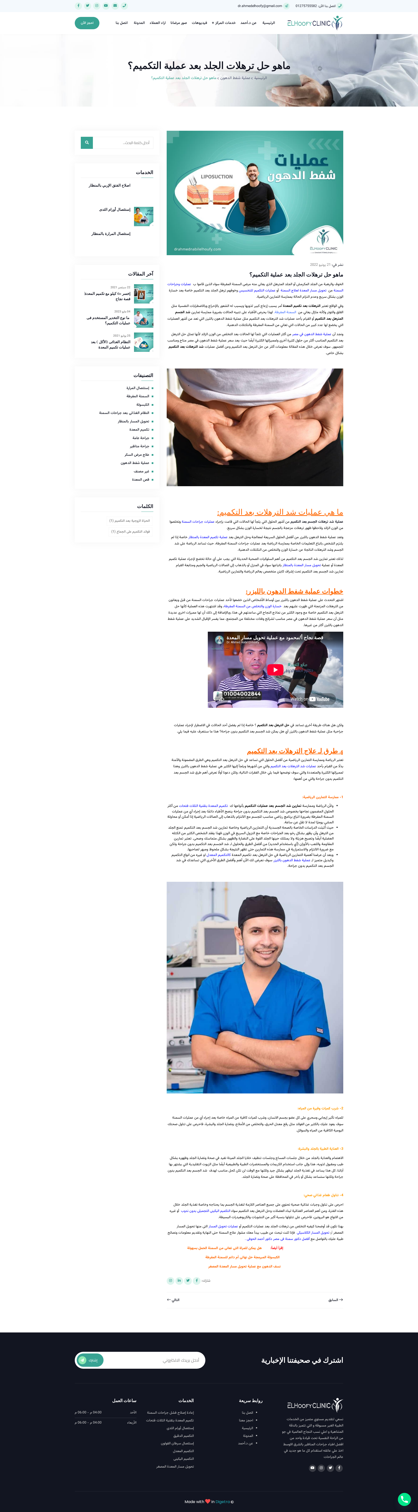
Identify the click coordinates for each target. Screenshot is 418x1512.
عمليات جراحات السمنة (199, 522)
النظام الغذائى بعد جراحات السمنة (124, 413)
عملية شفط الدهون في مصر (311, 334)
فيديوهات (199, 23)
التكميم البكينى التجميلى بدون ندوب (205, 1211)
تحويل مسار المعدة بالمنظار (302, 565)
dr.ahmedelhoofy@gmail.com (260, 6)
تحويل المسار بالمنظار (133, 421)
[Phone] (404, 1499)
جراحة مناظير (139, 446)
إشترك (93, 1360)
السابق (333, 1300)
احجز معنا (246, 1420)
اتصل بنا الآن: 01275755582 (316, 6)
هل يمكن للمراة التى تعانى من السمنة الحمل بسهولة (224, 1248)
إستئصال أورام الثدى (114, 209)
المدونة (139, 23)
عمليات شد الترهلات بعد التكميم (293, 766)
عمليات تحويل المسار (223, 1226)
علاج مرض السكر (137, 455)
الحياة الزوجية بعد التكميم (129, 521)
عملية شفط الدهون (235, 78)
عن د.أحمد (248, 23)
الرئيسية (268, 23)
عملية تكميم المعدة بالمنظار (208, 537)
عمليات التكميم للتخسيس (257, 290)
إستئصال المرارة (138, 388)
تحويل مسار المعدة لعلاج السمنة (304, 290)
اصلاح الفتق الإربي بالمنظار (109, 185)
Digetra (223, 1502)
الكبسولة (142, 405)
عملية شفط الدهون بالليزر (291, 860)
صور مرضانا (179, 23)
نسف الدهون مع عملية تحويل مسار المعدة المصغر (244, 1266)
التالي (175, 1300)
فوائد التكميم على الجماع (130, 532)
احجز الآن (87, 23)
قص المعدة (140, 480)
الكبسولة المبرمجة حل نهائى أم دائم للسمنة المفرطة (243, 1257)
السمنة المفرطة (286, 312)
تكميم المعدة (139, 430)
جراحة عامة (141, 438)
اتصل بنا (122, 23)
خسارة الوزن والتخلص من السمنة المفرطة (253, 606)
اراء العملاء (158, 23)
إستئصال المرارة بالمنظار (110, 233)
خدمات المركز (225, 23)
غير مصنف (141, 471)
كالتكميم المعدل (219, 855)
